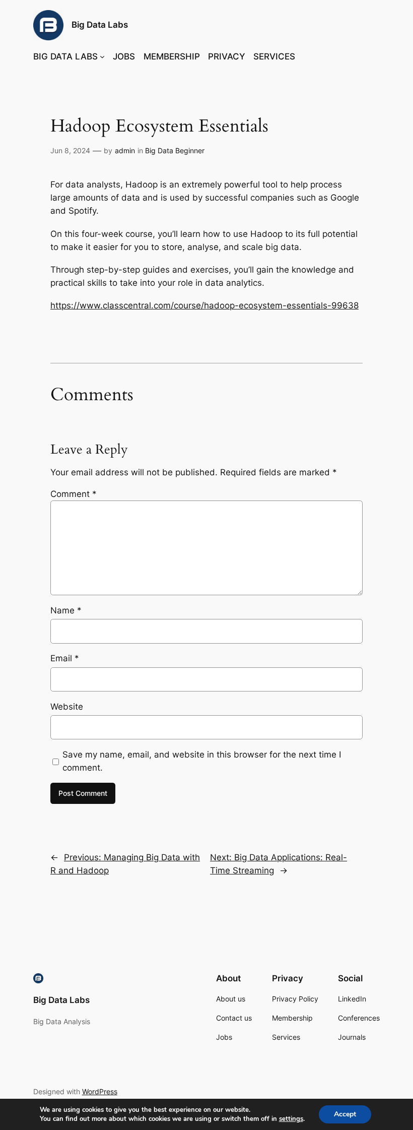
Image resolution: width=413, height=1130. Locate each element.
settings (291, 1118)
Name (66, 610)
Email (64, 658)
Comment (73, 494)
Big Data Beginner (174, 150)
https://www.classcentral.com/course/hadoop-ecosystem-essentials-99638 (204, 305)
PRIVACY (226, 56)
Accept (345, 1114)
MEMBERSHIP (172, 56)
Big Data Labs (100, 25)
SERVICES (274, 56)
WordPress (99, 1091)
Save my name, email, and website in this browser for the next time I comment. (201, 761)
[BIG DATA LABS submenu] (102, 56)
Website (66, 707)
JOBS (124, 56)
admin (125, 150)
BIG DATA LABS (65, 56)
